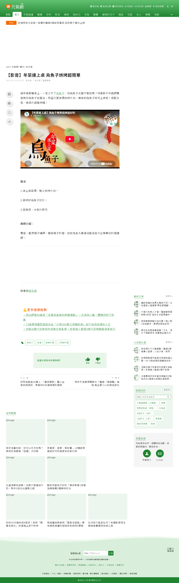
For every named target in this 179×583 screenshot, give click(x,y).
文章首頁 (110, 565)
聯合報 (95, 6)
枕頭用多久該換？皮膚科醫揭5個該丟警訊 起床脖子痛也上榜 (51, 22)
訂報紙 (114, 574)
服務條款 (77, 573)
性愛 (130, 14)
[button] (172, 14)
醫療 (39, 14)
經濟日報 (106, 6)
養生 (17, 14)
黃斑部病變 (142, 423)
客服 (59, 573)
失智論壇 (28, 14)
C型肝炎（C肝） (144, 418)
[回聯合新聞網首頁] (8, 6)
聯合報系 (105, 574)
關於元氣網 (59, 565)
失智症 (162, 408)
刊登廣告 (45, 574)
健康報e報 (75, 553)
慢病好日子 (108, 14)
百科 (48, 14)
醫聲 (95, 14)
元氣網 (15, 66)
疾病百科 (92, 565)
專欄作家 (120, 565)
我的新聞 (159, 6)
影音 (57, 14)
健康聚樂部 (71, 565)
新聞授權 (67, 574)
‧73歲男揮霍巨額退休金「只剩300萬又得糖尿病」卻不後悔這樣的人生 (67, 324)
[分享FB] (9, 94)
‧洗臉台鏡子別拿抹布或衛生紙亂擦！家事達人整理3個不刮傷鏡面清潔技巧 (69, 329)
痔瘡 (163, 402)
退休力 (76, 14)
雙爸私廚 (31, 291)
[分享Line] (9, 103)
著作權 (85, 573)
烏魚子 (60, 93)
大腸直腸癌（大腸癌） (147, 402)
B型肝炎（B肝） (144, 413)
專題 (147, 14)
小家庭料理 (63, 342)
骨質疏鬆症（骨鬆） (146, 408)
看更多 (169, 296)
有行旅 (140, 6)
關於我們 (123, 574)
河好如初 (118, 6)
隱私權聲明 (94, 573)
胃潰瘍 (158, 418)
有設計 (130, 6)
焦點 (8, 14)
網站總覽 (133, 574)
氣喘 (153, 423)
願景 (149, 6)
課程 (66, 14)
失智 (86, 14)
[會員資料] (167, 6)
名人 (138, 14)
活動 (156, 14)
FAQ (54, 573)
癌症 (121, 14)
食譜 (39, 342)
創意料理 (50, 342)
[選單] (171, 6)
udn (8, 66)
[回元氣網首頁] (17, 6)
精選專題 (82, 565)
